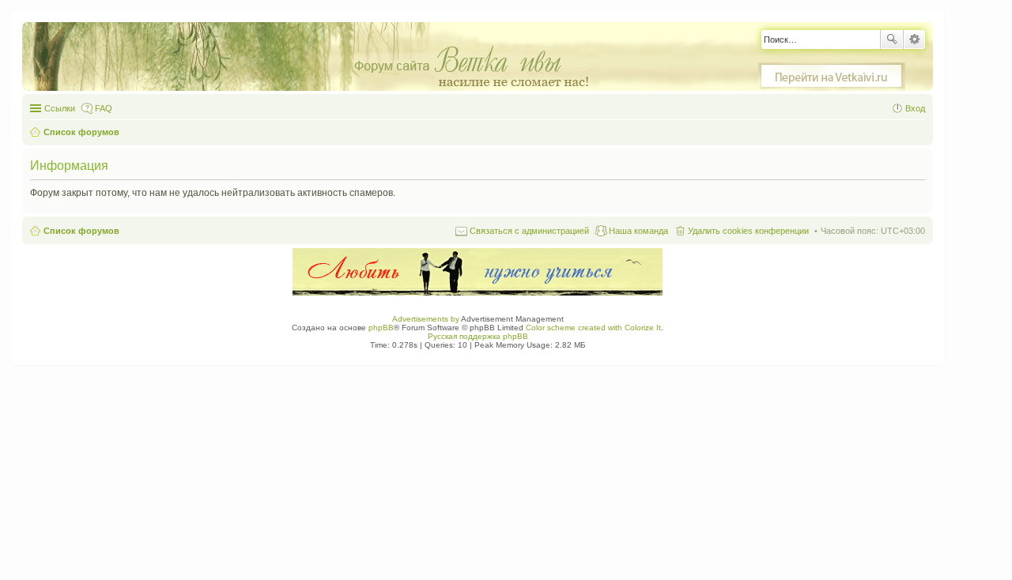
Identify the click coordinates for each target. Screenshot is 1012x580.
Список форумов (81, 230)
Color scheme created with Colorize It (593, 327)
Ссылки (59, 108)
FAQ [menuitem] (103, 108)
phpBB (381, 327)
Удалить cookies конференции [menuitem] (748, 230)
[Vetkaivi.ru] (831, 76)
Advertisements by (425, 318)
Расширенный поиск (914, 39)
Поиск (892, 39)
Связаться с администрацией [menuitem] (529, 230)
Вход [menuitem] (915, 108)
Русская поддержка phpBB (478, 336)
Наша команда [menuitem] (638, 230)
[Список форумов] (318, 57)
